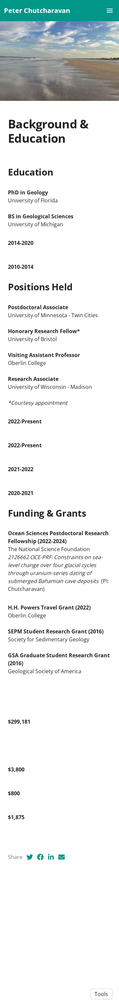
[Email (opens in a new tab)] (61, 857)
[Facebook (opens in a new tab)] (40, 857)
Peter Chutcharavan (37, 10)
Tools (101, 994)
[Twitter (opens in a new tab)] (29, 857)
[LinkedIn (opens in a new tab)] (51, 857)
